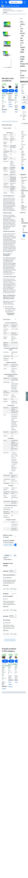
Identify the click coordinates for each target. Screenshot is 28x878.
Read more (22, 212)
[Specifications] (15, 319)
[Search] (20, 2)
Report (15, 589)
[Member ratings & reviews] (15, 535)
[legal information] (25, 84)
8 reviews (11, 542)
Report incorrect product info (11, 313)
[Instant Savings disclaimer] (5, 101)
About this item (7, 125)
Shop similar (23, 107)
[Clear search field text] (18, 2)
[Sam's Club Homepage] (6, 2)
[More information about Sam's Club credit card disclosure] (22, 165)
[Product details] (15, 128)
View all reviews (8, 545)
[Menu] (2, 2)
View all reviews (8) (10, 640)
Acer (21, 18)
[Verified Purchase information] (14, 571)
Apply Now (22, 168)
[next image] (7, 71)
